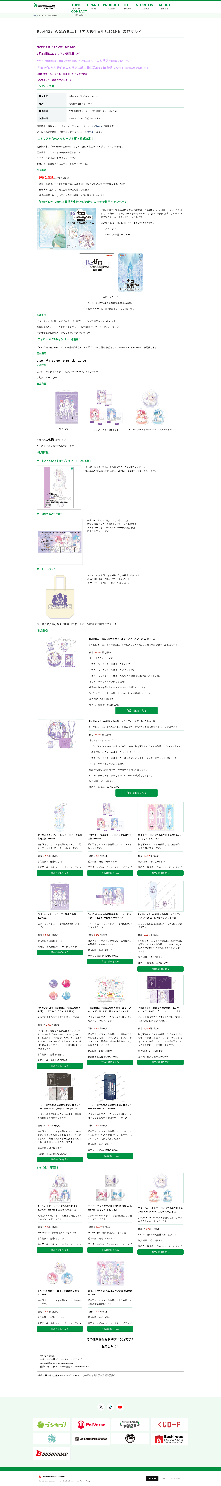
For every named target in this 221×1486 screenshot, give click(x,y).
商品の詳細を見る (136, 710)
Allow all (152, 1478)
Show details (175, 1478)
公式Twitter (97, 126)
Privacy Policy (85, 1481)
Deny (165, 1478)
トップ (35, 16)
